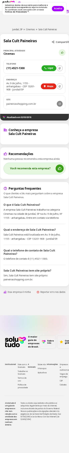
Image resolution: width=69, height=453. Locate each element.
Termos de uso (22, 379)
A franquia (42, 368)
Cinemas (30, 29)
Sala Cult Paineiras (47, 29)
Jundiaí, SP (17, 29)
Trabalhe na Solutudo (23, 372)
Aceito (58, 8)
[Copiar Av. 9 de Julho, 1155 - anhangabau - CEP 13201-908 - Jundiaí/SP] (60, 86)
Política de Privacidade (16, 12)
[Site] (60, 104)
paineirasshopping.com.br (21, 103)
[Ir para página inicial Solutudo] (15, 342)
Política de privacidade (23, 386)
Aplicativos (42, 372)
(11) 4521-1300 (15, 68)
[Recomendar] (62, 52)
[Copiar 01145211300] (60, 68)
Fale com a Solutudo (22, 365)
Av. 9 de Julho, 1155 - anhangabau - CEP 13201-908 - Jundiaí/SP (20, 86)
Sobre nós (42, 364)
